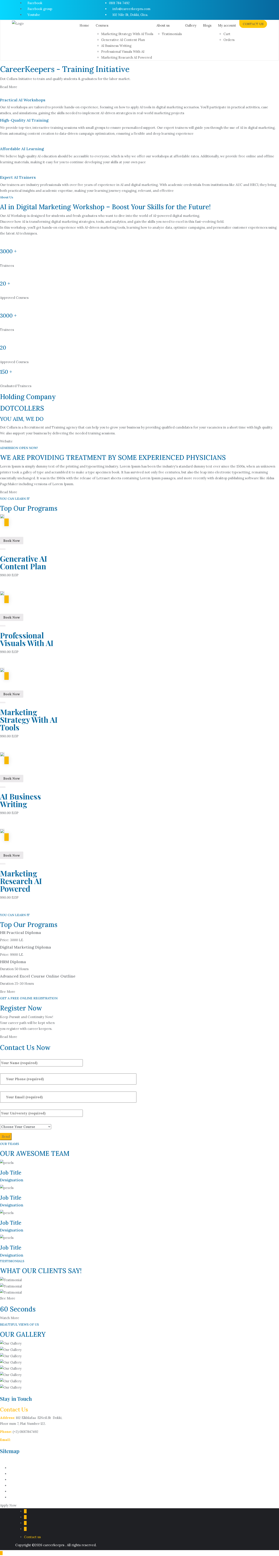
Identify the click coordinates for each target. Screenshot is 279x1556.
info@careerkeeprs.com (30, 1440)
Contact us (17, 1497)
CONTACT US (253, 24)
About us (15, 1480)
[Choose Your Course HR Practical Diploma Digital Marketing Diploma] (25, 1124)
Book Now (11, 541)
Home (13, 1468)
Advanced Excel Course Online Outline (37, 976)
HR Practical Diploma (20, 932)
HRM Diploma (13, 961)
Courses (15, 1474)
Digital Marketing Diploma (25, 947)
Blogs (13, 1491)
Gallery (14, 1485)
